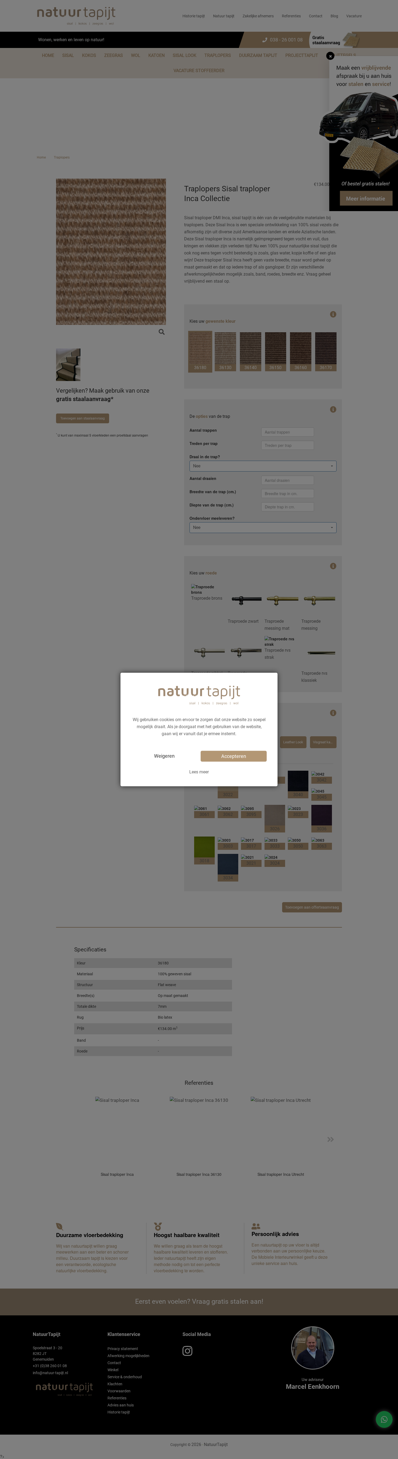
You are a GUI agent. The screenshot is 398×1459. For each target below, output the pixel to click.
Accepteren (233, 756)
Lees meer (199, 771)
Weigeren (164, 755)
